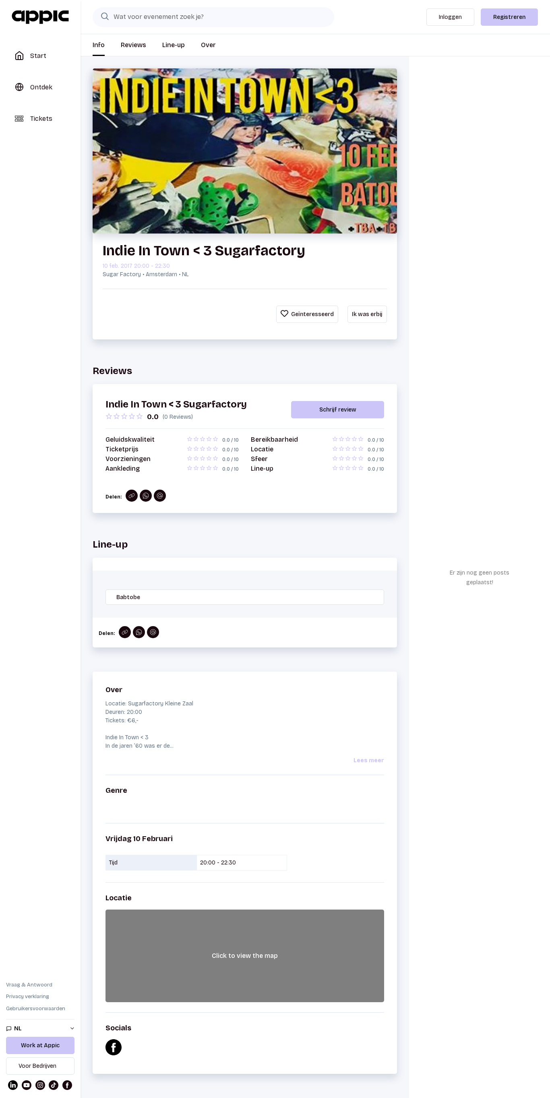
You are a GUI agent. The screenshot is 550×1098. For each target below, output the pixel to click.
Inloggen (450, 17)
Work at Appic (40, 1045)
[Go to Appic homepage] (40, 17)
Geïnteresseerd (312, 314)
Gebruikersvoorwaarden (35, 1008)
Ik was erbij (367, 314)
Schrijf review (337, 409)
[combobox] (213, 17)
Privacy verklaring (27, 996)
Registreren (509, 17)
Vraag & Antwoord (29, 985)
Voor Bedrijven (37, 1066)
